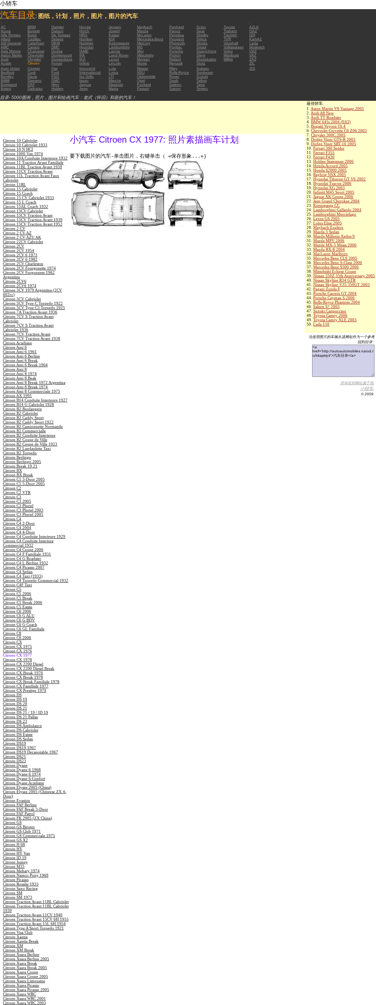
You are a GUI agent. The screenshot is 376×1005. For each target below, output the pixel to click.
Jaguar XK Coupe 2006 (333, 196)
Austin (6, 63)
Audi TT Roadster (326, 117)
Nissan (142, 68)
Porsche (176, 51)
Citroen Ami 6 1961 (20, 351)
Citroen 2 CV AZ (17, 233)
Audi (4, 59)
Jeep (83, 89)
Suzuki (202, 76)
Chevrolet (36, 55)
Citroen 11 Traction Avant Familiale (33, 162)
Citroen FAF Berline (20, 805)
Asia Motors (11, 51)
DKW (55, 43)
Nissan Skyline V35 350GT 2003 (341, 284)
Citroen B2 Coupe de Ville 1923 (30, 444)
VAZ (252, 55)
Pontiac (175, 47)
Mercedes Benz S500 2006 (336, 267)
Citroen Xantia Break (21, 941)
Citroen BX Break (18, 475)
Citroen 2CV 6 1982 (20, 259)
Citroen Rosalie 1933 (21, 884)
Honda (85, 27)
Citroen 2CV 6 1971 (20, 255)
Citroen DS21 (14, 756)
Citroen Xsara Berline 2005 (26, 959)
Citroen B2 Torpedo (20, 453)
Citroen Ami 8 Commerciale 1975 (31, 391)
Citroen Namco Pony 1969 (25, 875)
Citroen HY (12, 849)
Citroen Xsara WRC (19, 994)
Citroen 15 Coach (18, 193)
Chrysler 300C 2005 (328, 135)
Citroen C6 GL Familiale (23, 629)
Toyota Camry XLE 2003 (335, 320)
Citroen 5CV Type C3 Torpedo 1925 (34, 307)
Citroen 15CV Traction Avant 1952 (32, 224)
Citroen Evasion (16, 800)
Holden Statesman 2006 (333, 161)
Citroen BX (12, 470)
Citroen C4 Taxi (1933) (23, 576)
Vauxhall (231, 43)
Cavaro (34, 47)
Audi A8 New (322, 113)
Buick (32, 35)
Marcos (115, 80)
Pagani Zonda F (326, 289)
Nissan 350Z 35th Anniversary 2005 (344, 276)
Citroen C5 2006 (17, 593)
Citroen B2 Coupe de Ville (25, 439)
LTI (111, 76)
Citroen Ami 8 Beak (19, 378)
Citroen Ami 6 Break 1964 (25, 365)
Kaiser (114, 35)
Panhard (176, 27)
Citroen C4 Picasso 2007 (23, 567)
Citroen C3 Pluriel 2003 (23, 510)
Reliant (175, 59)
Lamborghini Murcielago (334, 214)
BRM (32, 27)
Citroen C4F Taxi (17, 585)
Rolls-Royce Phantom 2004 (336, 302)
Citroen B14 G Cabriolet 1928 (28, 404)
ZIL (252, 63)
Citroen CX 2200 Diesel (23, 664)
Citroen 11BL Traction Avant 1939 (32, 167)
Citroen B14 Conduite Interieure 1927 (35, 400)
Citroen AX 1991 (17, 395)
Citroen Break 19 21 (20, 466)
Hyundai (86, 47)
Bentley (7, 76)
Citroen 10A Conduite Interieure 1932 (35, 158)
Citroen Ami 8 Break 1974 (25, 387)
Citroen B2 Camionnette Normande (33, 426)
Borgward (9, 84)
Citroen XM (13, 945)
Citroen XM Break (18, 950)
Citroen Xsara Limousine (24, 981)
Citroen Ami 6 (15, 347)
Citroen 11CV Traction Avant (28, 171)
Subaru (202, 68)
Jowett (114, 31)
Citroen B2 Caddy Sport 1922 (28, 422)
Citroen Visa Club (18, 932)
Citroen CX (12, 642)
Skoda (201, 43)
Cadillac (34, 39)
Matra (113, 89)
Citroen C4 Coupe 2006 (23, 549)
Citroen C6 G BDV (19, 620)
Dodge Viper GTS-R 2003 (333, 139)
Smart (201, 47)
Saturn (175, 89)
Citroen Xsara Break (20, 963)
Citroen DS (12, 695)
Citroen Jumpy (15, 862)
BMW (5, 80)
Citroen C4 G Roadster (22, 558)
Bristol (6, 89)
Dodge (57, 51)
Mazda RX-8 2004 (329, 249)
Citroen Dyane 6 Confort (24, 778)
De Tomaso (60, 35)
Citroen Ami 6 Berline (21, 356)
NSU (141, 72)
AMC (5, 47)
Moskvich (257, 47)
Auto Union (10, 68)
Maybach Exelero (328, 227)
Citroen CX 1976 (17, 651)
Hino (55, 84)
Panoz (174, 31)
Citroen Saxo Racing (20, 888)
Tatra (200, 84)
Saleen (175, 84)
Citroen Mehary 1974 (21, 871)
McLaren (144, 35)
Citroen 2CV (13, 246)
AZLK (254, 27)
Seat (200, 31)
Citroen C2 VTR (16, 492)
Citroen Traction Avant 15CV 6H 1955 (36, 919)
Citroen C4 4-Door (19, 532)
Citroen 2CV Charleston (23, 263)
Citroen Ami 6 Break (20, 360)
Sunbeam (204, 72)
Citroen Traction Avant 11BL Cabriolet (36, 901)
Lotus (113, 72)
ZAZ (252, 59)
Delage (57, 39)
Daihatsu (35, 89)
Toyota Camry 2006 (330, 315)
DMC (55, 47)
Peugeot (176, 39)
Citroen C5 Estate (17, 607)
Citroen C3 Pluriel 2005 (23, 514)
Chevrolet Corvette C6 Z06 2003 (339, 130)
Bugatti (34, 31)
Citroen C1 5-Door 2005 (24, 483)
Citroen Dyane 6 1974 (22, 774)
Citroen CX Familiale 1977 (25, 686)
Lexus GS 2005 (326, 218)
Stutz (200, 63)
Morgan (143, 59)
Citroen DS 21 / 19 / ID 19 (25, 712)
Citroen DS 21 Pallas (20, 717)
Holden (57, 89)
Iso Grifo (86, 76)
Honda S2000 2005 (330, 170)
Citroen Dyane (15, 765)
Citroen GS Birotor (19, 827)
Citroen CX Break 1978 (23, 677)
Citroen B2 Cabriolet (20, 413)
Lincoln (115, 63)
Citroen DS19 (14, 743)
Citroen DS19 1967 (19, 747)
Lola (112, 68)
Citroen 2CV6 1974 (19, 285)
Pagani (143, 89)
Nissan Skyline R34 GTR (334, 280)
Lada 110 (321, 324)
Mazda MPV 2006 (328, 240)
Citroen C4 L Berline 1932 (25, 563)
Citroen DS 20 (15, 703)
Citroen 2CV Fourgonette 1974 (29, 268)
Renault (175, 63)
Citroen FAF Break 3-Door (25, 809)
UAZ (253, 51)
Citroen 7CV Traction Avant (26, 334)
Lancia (114, 51)
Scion (201, 27)
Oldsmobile (146, 76)
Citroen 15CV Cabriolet (23, 211)
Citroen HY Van (16, 853)
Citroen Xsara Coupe (20, 972)
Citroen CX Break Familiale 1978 (31, 681)
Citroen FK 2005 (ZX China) (27, 818)
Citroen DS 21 (15, 708)
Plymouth (177, 43)
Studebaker (206, 59)
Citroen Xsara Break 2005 (25, 967)
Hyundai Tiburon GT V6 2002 (339, 179)
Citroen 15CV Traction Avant (28, 215)
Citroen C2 (12, 488)
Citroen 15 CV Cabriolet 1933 (28, 197)
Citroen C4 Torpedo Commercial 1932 (35, 580)
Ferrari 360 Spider (328, 148)
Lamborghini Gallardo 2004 (337, 210)
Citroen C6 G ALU (19, 615)
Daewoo (34, 80)
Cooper (34, 68)
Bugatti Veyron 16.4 (328, 126)
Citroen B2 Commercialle (24, 431)
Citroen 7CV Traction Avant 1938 (31, 338)
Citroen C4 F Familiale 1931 (27, 554)
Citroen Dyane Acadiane (23, 783)
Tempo (202, 89)
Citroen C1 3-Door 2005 (24, 479)
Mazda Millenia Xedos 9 (334, 236)
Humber (86, 39)
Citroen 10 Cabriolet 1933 (25, 145)
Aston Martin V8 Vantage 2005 (337, 108)
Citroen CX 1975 (17, 646)
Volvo (228, 51)
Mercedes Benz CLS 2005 (335, 258)
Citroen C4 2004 (17, 527)
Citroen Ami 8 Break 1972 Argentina (34, 382)
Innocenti (87, 68)
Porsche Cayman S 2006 (334, 298)
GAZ (253, 31)
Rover (174, 76)
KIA (112, 39)
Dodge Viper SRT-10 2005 (333, 144)
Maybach (144, 27)
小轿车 (366, 388)
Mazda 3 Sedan (326, 232)
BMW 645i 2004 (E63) (331, 122)
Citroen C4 (12, 519)
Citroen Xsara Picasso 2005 (26, 989)
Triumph (230, 35)
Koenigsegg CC (326, 205)
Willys (228, 59)
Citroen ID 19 (14, 857)
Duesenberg (61, 59)
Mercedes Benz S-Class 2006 (337, 262)
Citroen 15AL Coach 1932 (25, 206)
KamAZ (255, 39)
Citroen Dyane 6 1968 (22, 769)
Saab (173, 80)
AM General (11, 43)
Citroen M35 (14, 866)
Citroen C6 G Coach (20, 624)
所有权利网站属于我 (356, 383)
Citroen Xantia (15, 937)
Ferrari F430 (324, 157)
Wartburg (231, 55)
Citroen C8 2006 (17, 637)
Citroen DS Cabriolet (20, 730)
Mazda (142, 31)
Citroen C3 (12, 497)
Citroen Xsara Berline (21, 954)
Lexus (114, 59)
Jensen (115, 27)
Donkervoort (61, 55)
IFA (82, 55)
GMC (55, 80)
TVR (227, 39)
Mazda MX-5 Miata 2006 (335, 245)
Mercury (143, 43)
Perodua (176, 35)
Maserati (116, 84)
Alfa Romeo (11, 35)
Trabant (230, 31)
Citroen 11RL (14, 184)
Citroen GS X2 (15, 840)
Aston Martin (11, 55)
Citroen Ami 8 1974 (20, 373)
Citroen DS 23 (15, 721)
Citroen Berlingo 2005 (22, 461)
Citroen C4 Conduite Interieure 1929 (34, 536)
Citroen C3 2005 (17, 501)
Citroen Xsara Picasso (21, 985)
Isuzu (83, 80)
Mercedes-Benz (150, 39)
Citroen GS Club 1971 (22, 831)
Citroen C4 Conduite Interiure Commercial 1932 (28, 543)
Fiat (54, 68)
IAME (83, 51)
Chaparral (36, 51)
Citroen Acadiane (17, 343)
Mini (140, 51)
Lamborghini (119, 47)
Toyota (229, 27)
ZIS (252, 68)
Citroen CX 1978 (17, 659)
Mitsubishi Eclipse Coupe (334, 271)
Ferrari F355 (324, 152)
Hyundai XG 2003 (329, 188)
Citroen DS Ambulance (22, 725)
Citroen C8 (12, 633)
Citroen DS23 (14, 761)
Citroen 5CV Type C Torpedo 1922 (33, 303)
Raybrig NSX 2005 (329, 174)
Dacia (32, 76)
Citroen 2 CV (14, 228)
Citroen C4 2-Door (19, 523)
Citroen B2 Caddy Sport (23, 417)
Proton (175, 55)
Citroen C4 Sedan (18, 571)
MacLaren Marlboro (330, 254)
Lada (253, 43)
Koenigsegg (119, 43)
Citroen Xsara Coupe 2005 (25, 976)
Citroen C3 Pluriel (18, 505)
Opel (141, 80)
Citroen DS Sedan (18, 739)
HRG (83, 35)
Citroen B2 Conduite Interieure (29, 435)
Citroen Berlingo (17, 457)
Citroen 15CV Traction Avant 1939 (32, 219)
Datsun (57, 31)
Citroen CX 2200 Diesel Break (28, 668)
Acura (6, 31)
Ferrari (56, 63)
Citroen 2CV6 (14, 281)
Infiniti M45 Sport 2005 (333, 192)
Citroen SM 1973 (17, 897)
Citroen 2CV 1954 (18, 250)
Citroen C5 (12, 589)
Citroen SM (12, 893)
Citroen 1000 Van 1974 (23, 153)
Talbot (201, 80)
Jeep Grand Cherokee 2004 (336, 201)
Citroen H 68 (14, 844)
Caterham (36, 43)
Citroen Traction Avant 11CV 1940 (32, 915)
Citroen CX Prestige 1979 (24, 690)
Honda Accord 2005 (330, 166)
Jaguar (85, 84)
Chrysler (34, 59)
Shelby (202, 35)
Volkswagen (234, 47)
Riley (173, 68)
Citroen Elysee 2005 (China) (27, 787)
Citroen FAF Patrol (19, 813)
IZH (252, 35)
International (90, 72)
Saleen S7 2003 (326, 306)
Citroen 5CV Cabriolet (22, 299)
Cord (32, 72)
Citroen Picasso (16, 879)
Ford (55, 72)
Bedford (7, 72)
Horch (84, 31)
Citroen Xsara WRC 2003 (24, 1003)
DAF (31, 84)
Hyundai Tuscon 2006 (332, 183)
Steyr (200, 55)
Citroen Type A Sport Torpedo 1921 (33, 928)
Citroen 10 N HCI (18, 149)
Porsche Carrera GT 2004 (335, 293)
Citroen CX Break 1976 (23, 673)
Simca (201, 39)
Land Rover (119, 55)
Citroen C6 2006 (17, 611)
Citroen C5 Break (17, 598)
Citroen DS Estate (18, 734)
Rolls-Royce (179, 72)
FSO (55, 76)
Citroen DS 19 (15, 699)
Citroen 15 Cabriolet (20, 189)
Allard (5, 39)
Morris (142, 63)
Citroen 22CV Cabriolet (23, 241)
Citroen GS (12, 822)
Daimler (57, 27)
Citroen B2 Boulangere (22, 409)
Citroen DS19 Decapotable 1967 (30, 752)
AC (3, 27)
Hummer (86, 43)
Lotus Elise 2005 (327, 223)
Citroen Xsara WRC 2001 (24, 998)
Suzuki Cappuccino (329, 311)
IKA (82, 59)
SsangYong (206, 51)
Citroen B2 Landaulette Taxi (27, 448)
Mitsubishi (145, 55)
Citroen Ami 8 (15, 369)
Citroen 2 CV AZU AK (22, 237)
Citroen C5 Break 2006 (22, 602)
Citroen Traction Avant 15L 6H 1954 (34, 923)
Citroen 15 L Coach (19, 202)
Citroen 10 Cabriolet (20, 140)
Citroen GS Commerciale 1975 (29, 835)
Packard (144, 84)
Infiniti (84, 63)
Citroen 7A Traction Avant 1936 (30, 312)
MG (140, 47)
